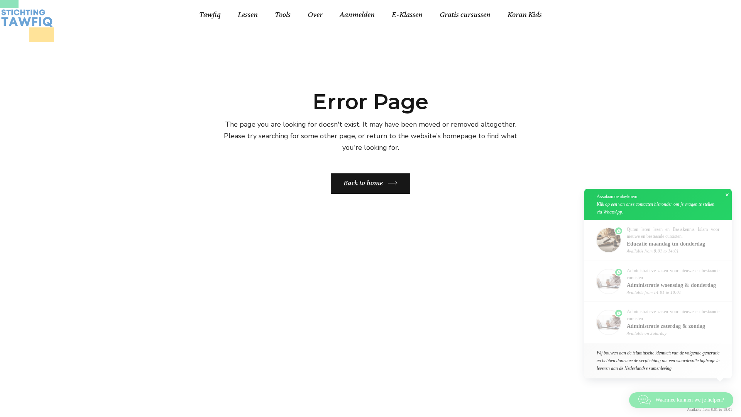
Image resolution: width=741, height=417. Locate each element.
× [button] (727, 195)
